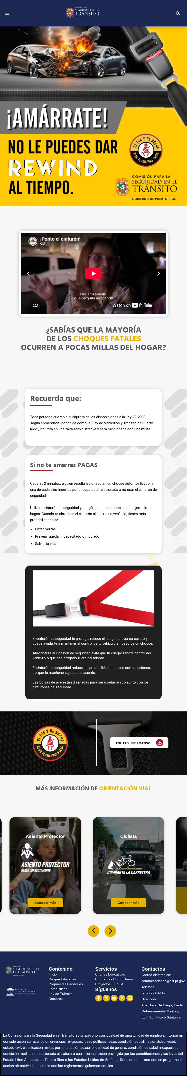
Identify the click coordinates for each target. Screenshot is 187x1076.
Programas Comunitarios (114, 979)
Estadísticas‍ (58, 989)
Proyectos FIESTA (109, 984)
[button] (7, 13)
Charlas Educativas (110, 974)
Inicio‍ (53, 974)
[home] (91, 13)
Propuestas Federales (66, 984)
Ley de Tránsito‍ (61, 994)
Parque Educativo (62, 979)
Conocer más (45, 903)
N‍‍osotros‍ (56, 999)
